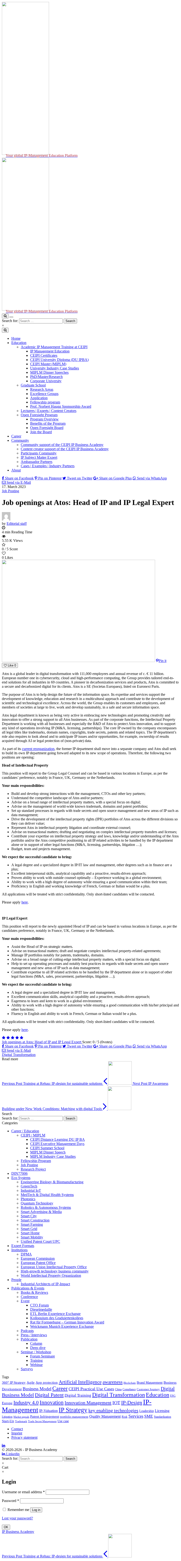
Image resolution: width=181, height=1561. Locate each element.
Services (135, 1416)
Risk (125, 1416)
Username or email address (23, 1492)
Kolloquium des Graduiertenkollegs (56, 1318)
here (24, 902)
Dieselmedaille (41, 1309)
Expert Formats (22, 1246)
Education (157, 1395)
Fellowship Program (36, 1161)
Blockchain (129, 1383)
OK (6, 1527)
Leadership (146, 1411)
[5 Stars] (21, 1038)
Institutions (19, 1250)
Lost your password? (17, 1518)
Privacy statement (24, 1437)
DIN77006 (19, 1173)
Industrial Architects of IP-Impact (45, 1284)
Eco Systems (20, 1178)
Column (36, 1343)
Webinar (36, 1365)
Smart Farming (32, 1224)
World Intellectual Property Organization (51, 1275)
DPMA (26, 1254)
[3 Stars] (12, 1038)
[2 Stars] (8, 1038)
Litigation (7, 1416)
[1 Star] (3, 1038)
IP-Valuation (48, 1410)
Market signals (21, 1417)
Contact (17, 1429)
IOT (116, 1402)
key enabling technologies (113, 1410)
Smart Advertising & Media (41, 1212)
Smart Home (30, 1233)
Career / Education (25, 1131)
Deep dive (37, 1348)
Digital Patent (49, 1395)
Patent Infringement (44, 1416)
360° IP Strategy (14, 1382)
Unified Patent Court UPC (40, 1241)
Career (60, 1388)
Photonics (28, 1199)
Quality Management (105, 1416)
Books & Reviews (34, 1292)
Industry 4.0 (26, 1402)
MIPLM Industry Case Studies (53, 1156)
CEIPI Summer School (47, 1148)
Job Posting (10, 491)
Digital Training (78, 1395)
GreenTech (29, 1186)
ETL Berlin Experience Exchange (55, 1314)
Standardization (162, 1416)
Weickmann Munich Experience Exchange (62, 1326)
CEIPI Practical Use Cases (91, 1389)
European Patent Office (38, 1263)
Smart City (29, 1216)
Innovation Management (88, 1402)
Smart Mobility (32, 1237)
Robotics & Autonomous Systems (46, 1207)
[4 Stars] (17, 1038)
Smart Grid (29, 1229)
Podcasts (27, 1331)
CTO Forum (39, 1305)
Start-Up (8, 1421)
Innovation (52, 1402)
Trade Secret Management (42, 1421)
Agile (31, 1382)
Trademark (21, 1421)
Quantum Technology (37, 1203)
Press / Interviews (34, 1335)
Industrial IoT (31, 1190)
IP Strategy (73, 1409)
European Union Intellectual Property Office (54, 1267)
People (16, 1280)
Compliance (129, 1389)
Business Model (37, 1388)
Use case (63, 1421)
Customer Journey (148, 1389)
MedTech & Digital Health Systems (47, 1195)
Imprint (16, 1433)
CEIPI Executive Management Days (57, 1144)
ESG (173, 1395)
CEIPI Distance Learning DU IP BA (57, 1139)
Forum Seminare (42, 1356)
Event (25, 1301)
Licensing (162, 1411)
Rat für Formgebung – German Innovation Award (67, 1322)
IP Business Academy (18, 1532)
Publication (29, 1339)
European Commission (38, 1258)
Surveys (27, 1369)
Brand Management (150, 1382)
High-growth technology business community (55, 1271)
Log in (36, 1510)
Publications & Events (27, 1288)
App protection (47, 1382)
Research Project (33, 1169)
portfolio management (74, 1416)
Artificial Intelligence (80, 1382)
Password (10, 1501)
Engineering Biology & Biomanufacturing (52, 1182)
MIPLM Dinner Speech (48, 1152)
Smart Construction (35, 1220)
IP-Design (131, 1402)
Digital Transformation (19, 1055)
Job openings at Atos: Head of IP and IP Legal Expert (42, 1042)
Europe (7, 1403)
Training (36, 1360)
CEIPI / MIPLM (33, 1135)
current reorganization (38, 749)
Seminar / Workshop (36, 1352)
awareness (113, 1382)
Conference (29, 1297)
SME (148, 1416)
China (118, 1389)
